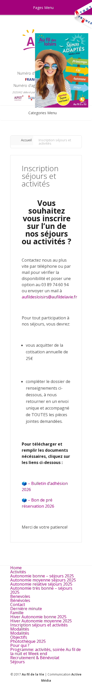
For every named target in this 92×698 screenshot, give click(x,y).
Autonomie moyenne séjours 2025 (43, 580)
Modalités (19, 629)
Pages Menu (43, 7)
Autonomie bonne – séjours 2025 (42, 576)
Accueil (26, 140)
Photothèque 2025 (28, 641)
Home (16, 568)
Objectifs (18, 637)
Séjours (17, 662)
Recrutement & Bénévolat (34, 657)
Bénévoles (20, 600)
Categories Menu (42, 112)
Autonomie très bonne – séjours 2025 (41, 590)
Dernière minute (26, 608)
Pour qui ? (19, 645)
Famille (17, 612)
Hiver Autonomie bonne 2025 (38, 617)
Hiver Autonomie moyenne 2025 (41, 621)
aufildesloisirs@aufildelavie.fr (49, 297)
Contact (17, 604)
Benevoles (20, 596)
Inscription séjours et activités (39, 625)
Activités (18, 572)
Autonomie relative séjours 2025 (41, 584)
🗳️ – (26, 483)
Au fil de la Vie (33, 674)
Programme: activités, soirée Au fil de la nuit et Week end (45, 651)
